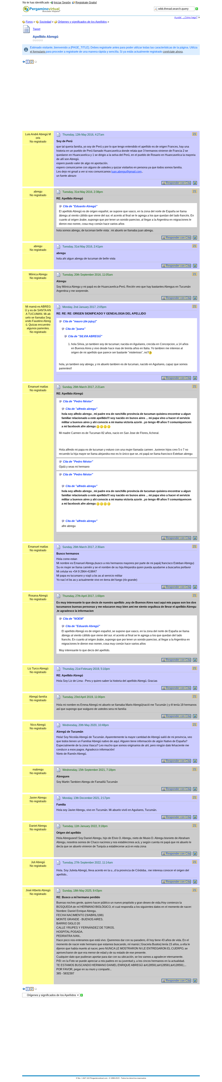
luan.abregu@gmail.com (126, 171)
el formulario (38, 51)
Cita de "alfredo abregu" (81, 408)
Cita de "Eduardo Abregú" (80, 206)
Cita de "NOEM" (73, 618)
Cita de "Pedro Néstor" (78, 401)
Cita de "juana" (76, 328)
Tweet (36, 29)
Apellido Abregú (45, 36)
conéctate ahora (173, 51)
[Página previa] (23, 61)
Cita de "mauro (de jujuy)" (80, 321)
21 (194, 134)
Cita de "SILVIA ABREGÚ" (85, 336)
